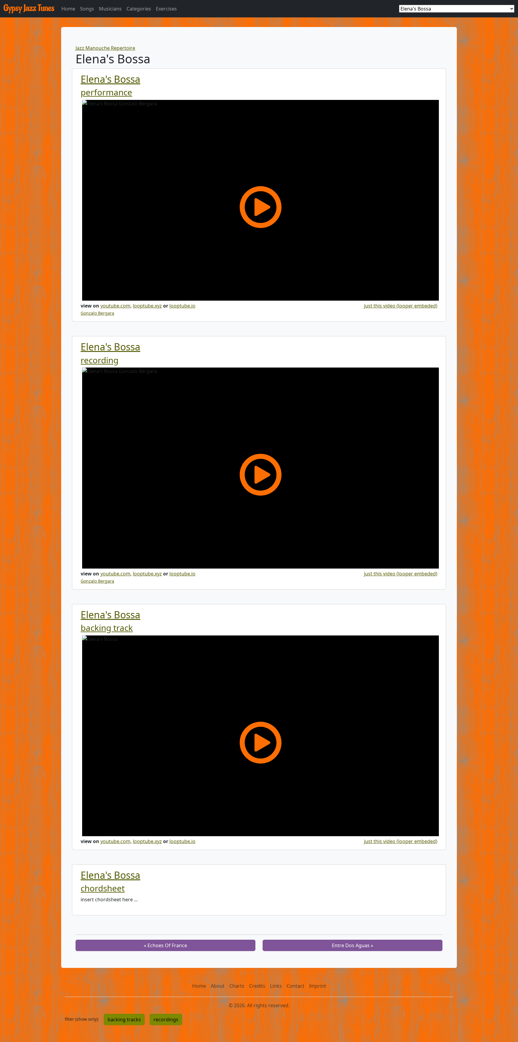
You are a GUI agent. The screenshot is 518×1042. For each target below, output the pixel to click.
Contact (295, 986)
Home (68, 8)
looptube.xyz (147, 305)
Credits (257, 986)
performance (106, 92)
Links (276, 986)
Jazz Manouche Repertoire (105, 48)
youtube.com (115, 305)
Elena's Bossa (110, 79)
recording (99, 360)
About (218, 986)
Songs (87, 8)
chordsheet (103, 888)
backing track (107, 627)
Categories (139, 8)
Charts (236, 986)
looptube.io (182, 305)
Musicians (110, 8)
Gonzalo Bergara (97, 313)
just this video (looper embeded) (400, 305)
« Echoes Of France (165, 945)
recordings (165, 1019)
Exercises (166, 8)
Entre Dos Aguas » (352, 945)
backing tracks (124, 1019)
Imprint (317, 986)
